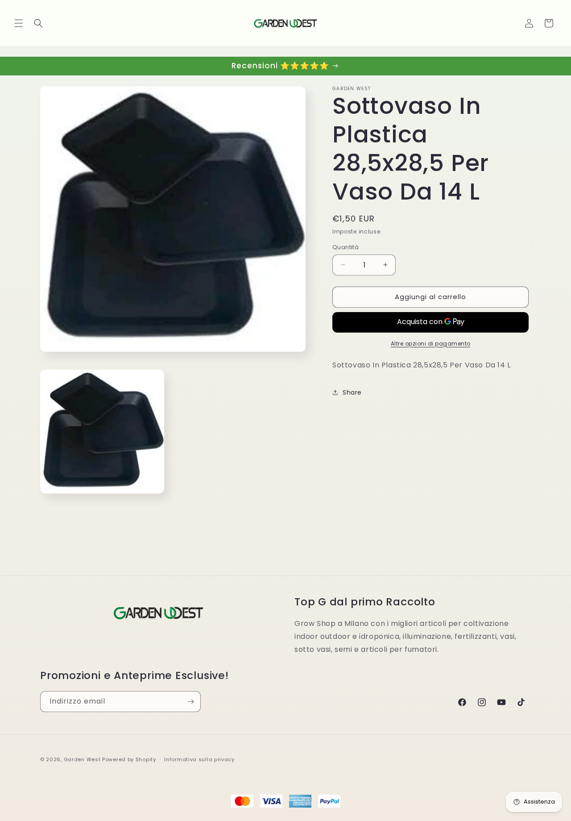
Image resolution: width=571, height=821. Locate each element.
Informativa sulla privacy (199, 759)
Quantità (345, 247)
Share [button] (352, 392)
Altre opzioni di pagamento (431, 343)
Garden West (82, 759)
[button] (19, 23)
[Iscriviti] (190, 701)
